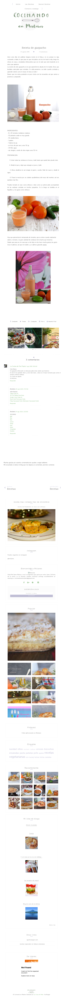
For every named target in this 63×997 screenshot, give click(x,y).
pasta (22, 753)
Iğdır (11, 416)
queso (41, 753)
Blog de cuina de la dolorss (31, 904)
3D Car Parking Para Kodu (17, 395)
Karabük (12, 431)
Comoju (31, 833)
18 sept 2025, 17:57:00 (22, 389)
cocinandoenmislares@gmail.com (25, 578)
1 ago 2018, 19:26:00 (31, 366)
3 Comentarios (43, 52)
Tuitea (24, 321)
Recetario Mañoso (29, 749)
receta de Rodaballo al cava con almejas (31, 507)
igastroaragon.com (32, 940)
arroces (39, 749)
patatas (29, 753)
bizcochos (49, 749)
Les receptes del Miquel (31, 880)
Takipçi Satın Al (14, 393)
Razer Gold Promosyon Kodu (17, 399)
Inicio (18, 4)
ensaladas (14, 753)
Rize (11, 420)
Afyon (11, 427)
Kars (11, 425)
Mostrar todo (52, 925)
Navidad (13, 749)
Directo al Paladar (31, 825)
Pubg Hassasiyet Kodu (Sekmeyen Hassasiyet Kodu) (24, 401)
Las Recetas (29, 4)
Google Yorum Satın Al (16, 397)
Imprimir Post (52, 321)
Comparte (14, 321)
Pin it (42, 321)
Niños (20, 749)
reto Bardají (30, 757)
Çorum (12, 422)
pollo (36, 753)
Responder (13, 381)
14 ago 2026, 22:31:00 (22, 412)
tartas (37, 757)
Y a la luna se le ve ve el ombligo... (31, 857)
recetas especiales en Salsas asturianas (32, 944)
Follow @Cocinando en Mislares (31, 733)
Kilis (11, 418)
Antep (11, 423)
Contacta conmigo (32, 9)
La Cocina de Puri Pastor (18, 366)
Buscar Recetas (44, 4)
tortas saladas (45, 757)
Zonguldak (13, 429)
